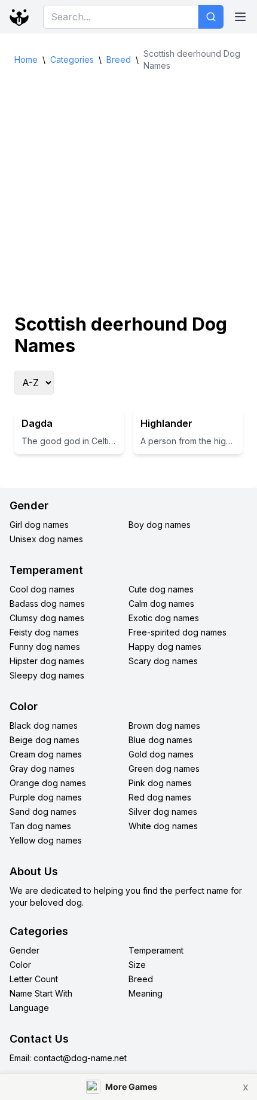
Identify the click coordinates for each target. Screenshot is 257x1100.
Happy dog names (164, 646)
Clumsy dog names (47, 618)
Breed (118, 59)
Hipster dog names (47, 661)
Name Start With (41, 993)
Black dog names (44, 725)
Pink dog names (160, 783)
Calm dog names (161, 603)
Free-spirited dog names (177, 632)
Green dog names (164, 768)
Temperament (155, 950)
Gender (24, 950)
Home (26, 59)
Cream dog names (46, 754)
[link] (128, 1086)
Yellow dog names (46, 840)
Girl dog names (39, 525)
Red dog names (159, 797)
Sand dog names (43, 811)
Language (29, 1008)
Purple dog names (46, 797)
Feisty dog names (44, 632)
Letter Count (34, 979)
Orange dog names (48, 783)
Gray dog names (42, 768)
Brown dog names (164, 725)
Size (137, 965)
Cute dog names (161, 589)
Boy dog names (159, 525)
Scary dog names (163, 661)
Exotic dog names (163, 618)
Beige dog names (44, 740)
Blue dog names (160, 740)
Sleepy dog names (47, 675)
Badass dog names (47, 603)
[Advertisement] (128, 192)
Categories (72, 59)
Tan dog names (40, 826)
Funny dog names (45, 646)
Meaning (145, 993)
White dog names (163, 826)
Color (20, 965)
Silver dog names (162, 811)
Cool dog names (42, 589)
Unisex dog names (46, 539)
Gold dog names (161, 754)
